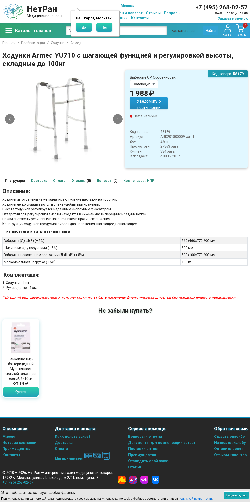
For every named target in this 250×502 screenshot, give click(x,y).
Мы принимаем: (69, 458)
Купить (20, 392)
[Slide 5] (70, 164)
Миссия (9, 436)
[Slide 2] (57, 164)
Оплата (61, 449)
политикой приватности (195, 498)
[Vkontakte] (155, 480)
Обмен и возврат (127, 13)
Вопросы (172, 13)
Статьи (134, 467)
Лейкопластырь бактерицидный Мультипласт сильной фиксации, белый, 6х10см (20, 369)
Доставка (64, 442)
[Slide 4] (65, 164)
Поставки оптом (143, 449)
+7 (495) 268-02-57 (221, 7)
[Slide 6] (74, 164)
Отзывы (153, 13)
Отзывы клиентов (230, 455)
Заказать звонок (233, 18)
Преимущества (16, 449)
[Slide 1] (53, 164)
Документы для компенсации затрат (162, 442)
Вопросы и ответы (145, 436)
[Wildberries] (144, 480)
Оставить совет (228, 449)
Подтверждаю (236, 495)
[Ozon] (133, 480)
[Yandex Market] (122, 480)
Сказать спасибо (229, 436)
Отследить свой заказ (148, 461)
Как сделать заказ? (72, 436)
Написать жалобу (230, 442)
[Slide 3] (61, 164)
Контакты (140, 18)
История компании (19, 442)
